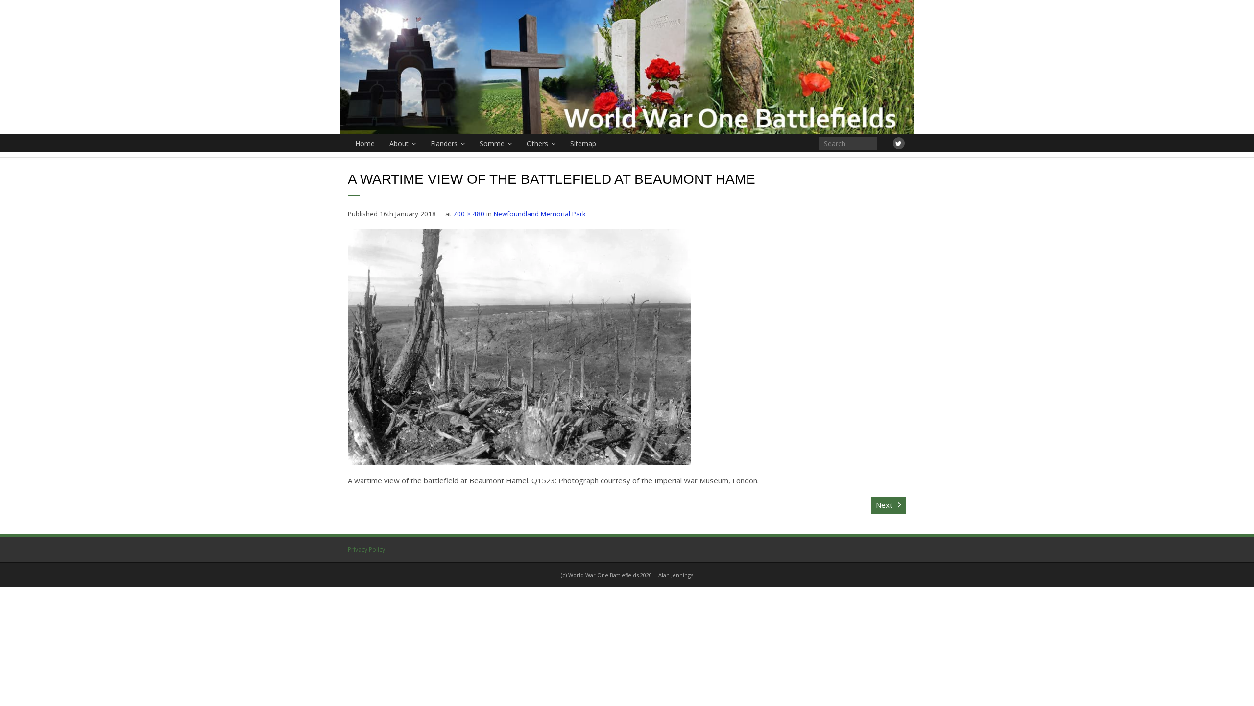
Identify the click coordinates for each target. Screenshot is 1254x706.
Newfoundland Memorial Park (540, 213)
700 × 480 (468, 213)
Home (365, 143)
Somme (492, 143)
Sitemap (583, 143)
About (399, 143)
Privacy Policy (366, 549)
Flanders (444, 143)
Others (537, 143)
